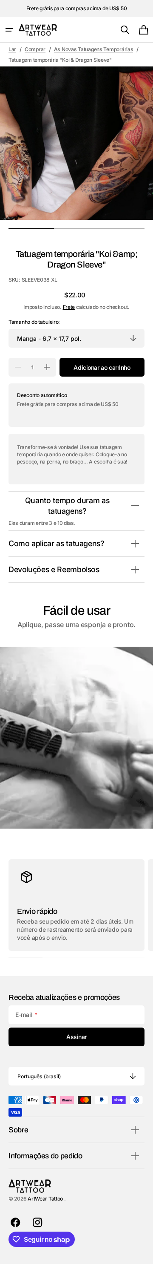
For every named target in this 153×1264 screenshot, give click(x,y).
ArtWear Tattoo (46, 1198)
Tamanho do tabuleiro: (34, 322)
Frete (69, 307)
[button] (9, 29)
